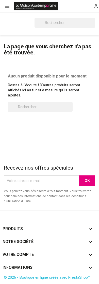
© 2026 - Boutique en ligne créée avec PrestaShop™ (47, 277)
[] (93, 26)
